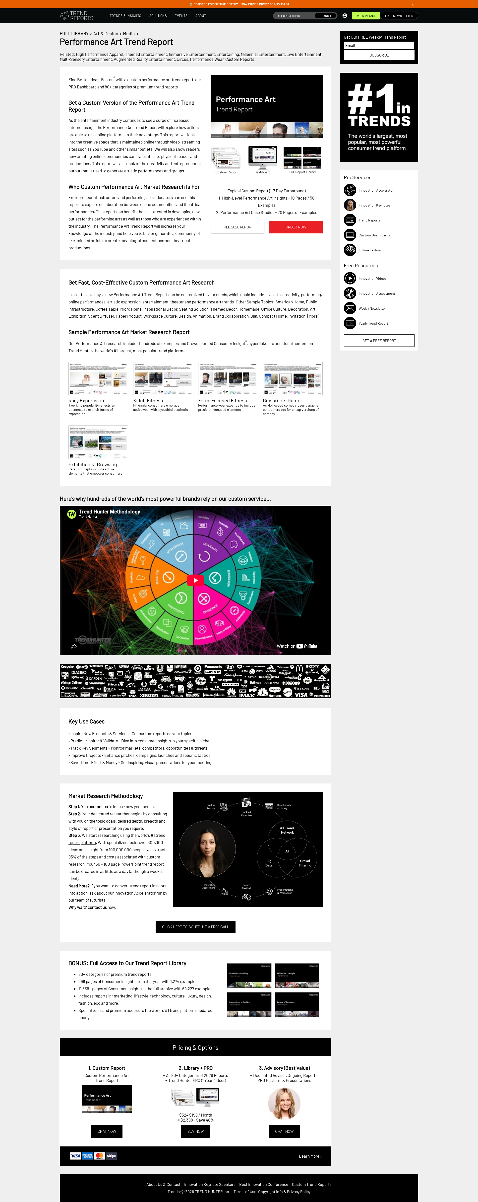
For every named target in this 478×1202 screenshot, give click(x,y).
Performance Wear (207, 59)
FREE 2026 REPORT (237, 227)
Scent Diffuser (101, 315)
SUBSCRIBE (379, 55)
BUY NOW (195, 1131)
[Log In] (345, 15)
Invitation (297, 315)
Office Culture (273, 308)
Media (129, 33)
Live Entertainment (304, 54)
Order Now (296, 227)
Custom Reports (239, 59)
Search (325, 15)
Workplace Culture (160, 315)
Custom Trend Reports (312, 1184)
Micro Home (131, 308)
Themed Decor (223, 308)
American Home (289, 301)
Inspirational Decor (160, 308)
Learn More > (310, 1155)
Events (181, 16)
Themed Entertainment (146, 54)
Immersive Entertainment (192, 54)
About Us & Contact (163, 1184)
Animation (202, 315)
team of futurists (90, 899)
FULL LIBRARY (74, 33)
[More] (313, 315)
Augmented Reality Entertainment (144, 59)
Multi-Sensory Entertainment (86, 59)
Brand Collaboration (231, 315)
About (200, 16)
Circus (182, 59)
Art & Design (105, 33)
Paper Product (129, 315)
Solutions (158, 16)
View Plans (366, 15)
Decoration (298, 308)
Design (185, 315)
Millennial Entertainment (263, 54)
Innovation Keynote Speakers (210, 1184)
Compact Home (273, 315)
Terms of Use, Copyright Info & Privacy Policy (272, 1191)
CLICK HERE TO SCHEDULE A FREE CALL (195, 927)
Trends (174, 1191)
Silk (253, 315)
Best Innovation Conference (263, 1184)
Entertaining (228, 54)
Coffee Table (107, 308)
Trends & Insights (125, 16)
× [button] (413, 4)
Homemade (249, 308)
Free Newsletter (399, 15)
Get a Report (379, 340)
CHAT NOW (107, 1131)
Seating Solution (194, 308)
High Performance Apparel (99, 54)
